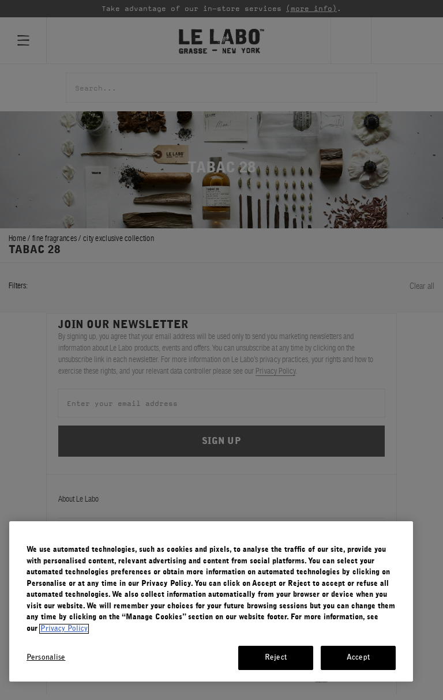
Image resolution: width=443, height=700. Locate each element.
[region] (211, 601)
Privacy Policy (64, 629)
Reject (276, 657)
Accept (358, 657)
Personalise (46, 657)
